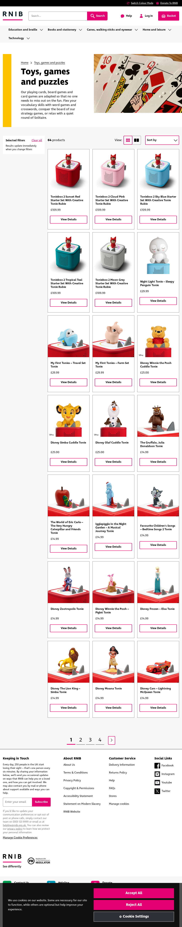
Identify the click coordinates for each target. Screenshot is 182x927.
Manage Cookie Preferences (20, 838)
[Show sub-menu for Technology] (29, 38)
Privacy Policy (72, 780)
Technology (16, 38)
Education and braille (23, 30)
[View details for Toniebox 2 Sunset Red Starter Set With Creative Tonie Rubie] (68, 170)
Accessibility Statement (78, 796)
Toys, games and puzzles (49, 63)
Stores (113, 796)
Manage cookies (119, 804)
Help (112, 780)
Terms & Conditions (75, 773)
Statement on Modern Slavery (82, 804)
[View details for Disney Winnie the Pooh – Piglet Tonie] (113, 582)
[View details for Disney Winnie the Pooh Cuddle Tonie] (158, 336)
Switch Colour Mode (142, 3)
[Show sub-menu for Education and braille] (42, 30)
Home (24, 63)
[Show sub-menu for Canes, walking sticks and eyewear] (137, 30)
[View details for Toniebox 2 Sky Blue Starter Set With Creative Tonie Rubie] (158, 170)
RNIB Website (71, 812)
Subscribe (41, 802)
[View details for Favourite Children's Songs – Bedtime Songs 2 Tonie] (158, 495)
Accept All (133, 893)
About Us (69, 765)
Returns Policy (118, 773)
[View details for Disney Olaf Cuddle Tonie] (113, 416)
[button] (37, 140)
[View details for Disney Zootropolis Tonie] (68, 582)
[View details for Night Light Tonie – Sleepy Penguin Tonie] (158, 253)
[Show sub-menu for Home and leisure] (171, 30)
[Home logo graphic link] (13, 16)
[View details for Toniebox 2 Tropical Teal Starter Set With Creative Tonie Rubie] (68, 253)
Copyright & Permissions (78, 788)
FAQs (112, 788)
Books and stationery (62, 30)
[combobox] (57, 16)
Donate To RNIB (169, 3)
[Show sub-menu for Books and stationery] (81, 30)
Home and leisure (154, 30)
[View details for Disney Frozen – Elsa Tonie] (158, 582)
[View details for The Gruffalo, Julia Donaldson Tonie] (158, 416)
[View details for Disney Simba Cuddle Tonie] (68, 416)
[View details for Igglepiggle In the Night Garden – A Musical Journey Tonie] (113, 495)
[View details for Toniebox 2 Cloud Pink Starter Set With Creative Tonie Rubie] (113, 170)
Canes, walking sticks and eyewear (109, 30)
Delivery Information (122, 765)
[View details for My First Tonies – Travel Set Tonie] (68, 336)
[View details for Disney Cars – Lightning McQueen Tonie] (158, 662)
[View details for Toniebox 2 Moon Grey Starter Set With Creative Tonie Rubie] (113, 253)
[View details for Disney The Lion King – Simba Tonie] (68, 662)
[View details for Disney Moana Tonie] (113, 662)
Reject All (134, 904)
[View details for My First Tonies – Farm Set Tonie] (113, 336)
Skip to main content (19, 5)
